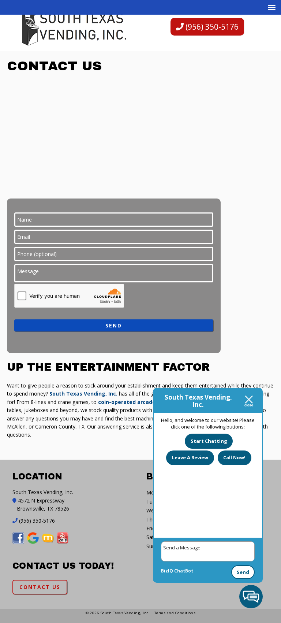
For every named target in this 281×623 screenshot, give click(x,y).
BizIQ (167, 571)
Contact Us (39, 586)
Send (243, 572)
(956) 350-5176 (211, 27)
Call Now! (234, 457)
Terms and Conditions (175, 613)
